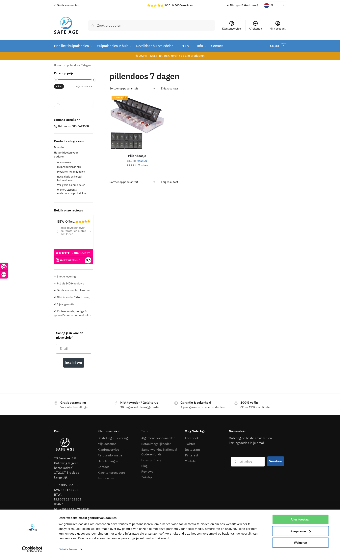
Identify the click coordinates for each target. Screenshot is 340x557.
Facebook (192, 438)
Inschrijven (73, 362)
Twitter (190, 444)
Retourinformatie (110, 455)
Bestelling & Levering (113, 438)
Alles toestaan (300, 519)
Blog (144, 466)
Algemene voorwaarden (158, 438)
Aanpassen (298, 531)
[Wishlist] (158, 102)
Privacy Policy (151, 460)
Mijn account (278, 28)
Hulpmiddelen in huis (69, 167)
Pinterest (191, 455)
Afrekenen (255, 28)
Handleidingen (108, 461)
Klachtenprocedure (111, 472)
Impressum (106, 478)
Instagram (192, 449)
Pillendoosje (137, 156)
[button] (278, 46)
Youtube (191, 461)
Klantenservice (231, 28)
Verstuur (275, 461)
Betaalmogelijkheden (156, 444)
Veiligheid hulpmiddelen (71, 185)
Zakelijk (146, 477)
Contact (103, 467)
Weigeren (300, 542)
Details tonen (68, 549)
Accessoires (64, 162)
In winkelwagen (137, 172)
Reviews (147, 471)
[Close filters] (94, 73)
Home (58, 65)
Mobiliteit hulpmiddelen (71, 171)
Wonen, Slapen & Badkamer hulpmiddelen (71, 191)
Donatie (59, 147)
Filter (59, 86)
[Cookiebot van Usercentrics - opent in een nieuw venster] (32, 549)
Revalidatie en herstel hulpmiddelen (69, 178)
